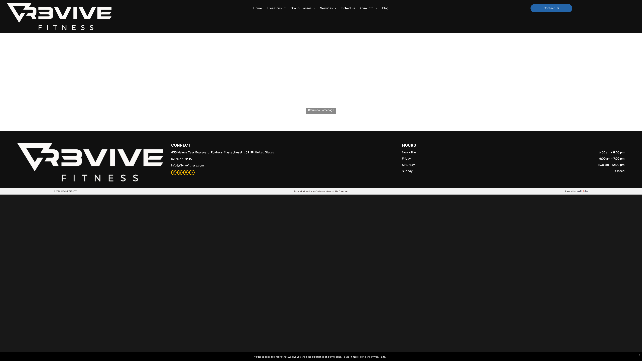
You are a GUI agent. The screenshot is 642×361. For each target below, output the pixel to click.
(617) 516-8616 (181, 159)
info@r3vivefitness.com (187, 165)
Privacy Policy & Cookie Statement (309, 191)
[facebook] (174, 173)
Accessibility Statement (337, 191)
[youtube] (186, 173)
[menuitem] (257, 8)
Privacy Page (378, 356)
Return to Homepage (321, 110)
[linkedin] (192, 173)
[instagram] (180, 173)
